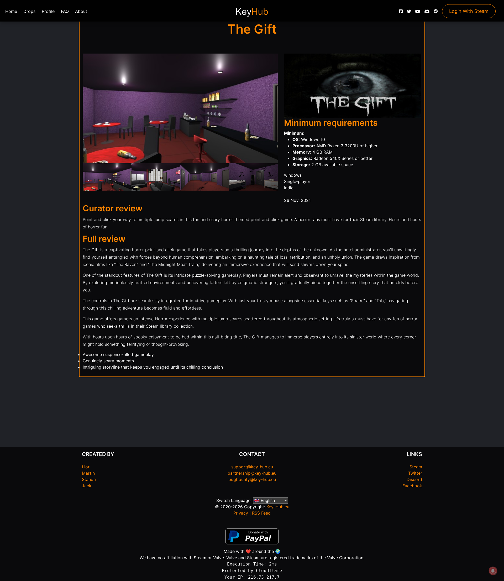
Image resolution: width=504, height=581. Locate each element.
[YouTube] (417, 13)
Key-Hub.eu (277, 506)
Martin (88, 473)
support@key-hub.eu (252, 466)
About (81, 11)
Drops (29, 11)
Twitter (415, 473)
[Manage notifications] (493, 571)
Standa (89, 479)
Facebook (412, 485)
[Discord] (426, 13)
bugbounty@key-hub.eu (252, 479)
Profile (48, 11)
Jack (86, 485)
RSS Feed (261, 513)
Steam (416, 466)
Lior (86, 466)
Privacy (240, 513)
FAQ (65, 11)
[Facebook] (401, 13)
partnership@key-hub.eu (252, 473)
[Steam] (436, 13)
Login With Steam (469, 11)
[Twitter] (409, 13)
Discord (414, 479)
